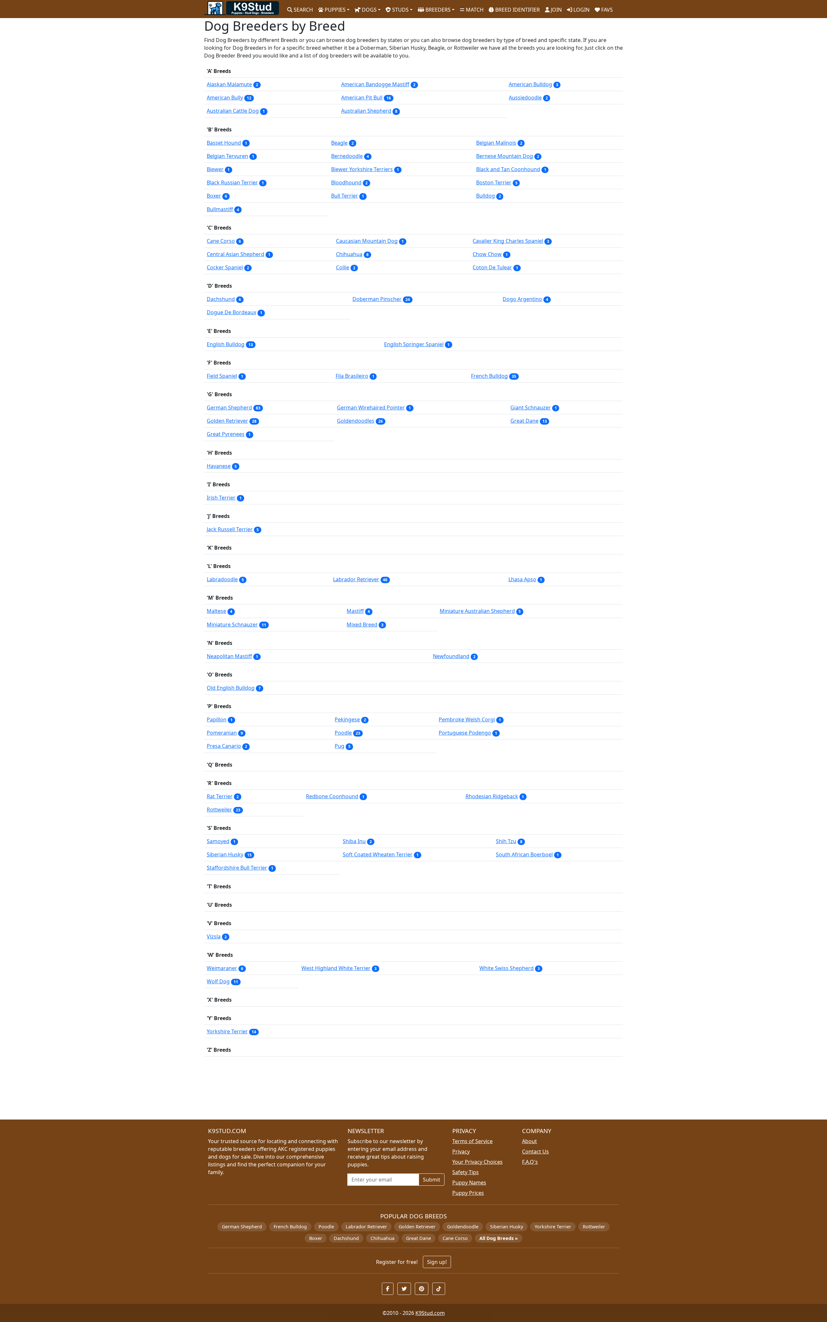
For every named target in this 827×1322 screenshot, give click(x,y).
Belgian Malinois (496, 142)
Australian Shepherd (366, 110)
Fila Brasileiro (352, 375)
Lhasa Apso (522, 579)
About (529, 1141)
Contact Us (535, 1151)
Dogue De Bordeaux (231, 312)
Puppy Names (469, 1182)
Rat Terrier (220, 796)
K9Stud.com (430, 1313)
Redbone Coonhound (332, 796)
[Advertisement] (398, 1091)
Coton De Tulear (492, 267)
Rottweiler (219, 809)
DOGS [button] (369, 9)
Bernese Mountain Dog (504, 156)
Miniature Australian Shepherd (477, 611)
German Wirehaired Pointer (371, 407)
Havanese (219, 466)
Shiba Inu (354, 841)
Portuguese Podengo (465, 732)
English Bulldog (226, 344)
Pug (339, 745)
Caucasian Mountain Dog (367, 240)
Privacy (461, 1151)
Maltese (216, 611)
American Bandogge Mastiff (375, 84)
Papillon (216, 719)
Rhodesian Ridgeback (492, 796)
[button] (387, 1289)
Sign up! (437, 1261)
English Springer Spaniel (414, 344)
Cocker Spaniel (225, 267)
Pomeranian (222, 732)
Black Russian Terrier (232, 182)
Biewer (215, 169)
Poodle (343, 732)
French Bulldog (489, 375)
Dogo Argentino (522, 299)
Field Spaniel (222, 375)
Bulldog (485, 195)
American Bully (225, 97)
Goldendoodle (462, 1227)
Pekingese (347, 719)
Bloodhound (346, 182)
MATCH (474, 9)
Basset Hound (224, 142)
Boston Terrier (493, 182)
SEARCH (302, 9)
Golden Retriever (227, 420)
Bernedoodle (347, 156)
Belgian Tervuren (227, 156)
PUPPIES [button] (334, 9)
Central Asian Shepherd (235, 254)
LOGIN (581, 9)
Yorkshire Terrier (227, 1031)
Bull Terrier (344, 195)
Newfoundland (451, 656)
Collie (342, 267)
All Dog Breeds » (498, 1238)
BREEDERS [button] (437, 9)
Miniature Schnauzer (232, 624)
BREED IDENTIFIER (517, 9)
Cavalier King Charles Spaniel (508, 240)
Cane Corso (221, 240)
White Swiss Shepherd (506, 968)
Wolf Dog (218, 981)
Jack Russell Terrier (230, 529)
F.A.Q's (530, 1161)
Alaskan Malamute (229, 84)
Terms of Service (472, 1141)
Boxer (214, 195)
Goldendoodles (355, 420)
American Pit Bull (361, 97)
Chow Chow (487, 254)
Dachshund (221, 299)
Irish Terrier (221, 497)
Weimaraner (222, 968)
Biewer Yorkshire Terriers (362, 169)
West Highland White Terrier (336, 968)
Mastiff (355, 611)
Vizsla (214, 936)
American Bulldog (530, 84)
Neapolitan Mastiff (229, 656)
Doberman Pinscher (377, 299)
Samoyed (218, 841)
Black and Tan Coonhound (508, 169)
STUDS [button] (400, 9)
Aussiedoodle (525, 97)
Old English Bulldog (231, 687)
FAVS (606, 9)
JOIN (556, 9)
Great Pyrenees (226, 434)
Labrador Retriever (356, 579)
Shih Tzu (506, 841)
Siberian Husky (225, 854)
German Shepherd (229, 407)
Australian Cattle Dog (233, 110)
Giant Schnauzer (530, 407)
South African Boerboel (524, 854)
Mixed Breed (362, 624)
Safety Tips (465, 1172)
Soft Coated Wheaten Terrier (378, 854)
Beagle (339, 142)
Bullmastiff (220, 209)
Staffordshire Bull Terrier (237, 867)
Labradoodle (222, 579)
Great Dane (524, 420)
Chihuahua (349, 254)
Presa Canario (224, 745)
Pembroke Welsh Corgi (467, 719)
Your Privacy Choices (477, 1161)
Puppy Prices (468, 1192)
